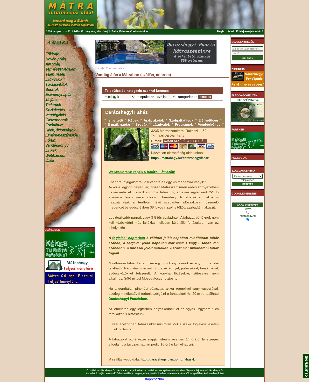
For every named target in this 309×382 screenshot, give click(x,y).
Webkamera (55, 155)
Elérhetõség (208, 120)
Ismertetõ (115, 120)
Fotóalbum (54, 125)
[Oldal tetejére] (306, 377)
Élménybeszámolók (61, 135)
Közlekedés (55, 110)
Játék (49, 161)
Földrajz (51, 54)
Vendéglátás (55, 115)
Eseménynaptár (58, 95)
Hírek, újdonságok (60, 130)
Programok (184, 124)
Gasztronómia (56, 120)
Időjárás (51, 100)
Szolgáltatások (181, 120)
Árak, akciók (154, 120)
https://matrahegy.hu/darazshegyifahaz (180, 158)
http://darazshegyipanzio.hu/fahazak (168, 359)
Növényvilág (55, 59)
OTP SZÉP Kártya (248, 100)
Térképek (53, 105)
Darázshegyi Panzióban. (128, 299)
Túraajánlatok (56, 84)
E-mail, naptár (119, 124)
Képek (133, 120)
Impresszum (154, 379)
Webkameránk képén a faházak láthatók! (142, 172)
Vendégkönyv (56, 145)
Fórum (50, 140)
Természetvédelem (60, 69)
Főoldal (100, 68)
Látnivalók (53, 79)
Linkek (50, 150)
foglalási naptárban (128, 238)
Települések (55, 74)
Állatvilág (52, 64)
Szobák (141, 124)
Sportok (52, 89)
